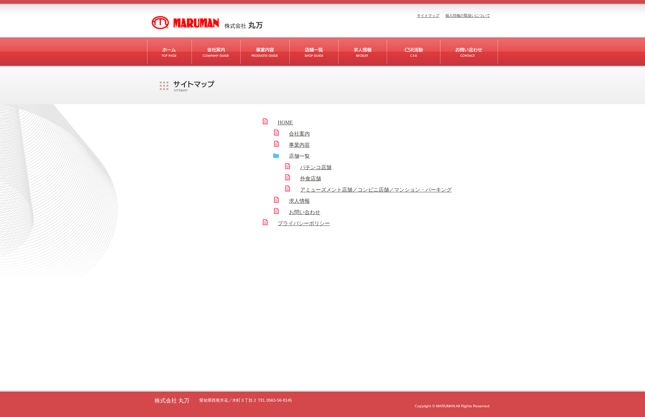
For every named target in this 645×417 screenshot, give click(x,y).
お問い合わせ (304, 212)
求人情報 (299, 201)
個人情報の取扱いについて (467, 15)
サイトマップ (428, 15)
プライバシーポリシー (304, 223)
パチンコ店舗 (315, 167)
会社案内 (299, 134)
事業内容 (299, 145)
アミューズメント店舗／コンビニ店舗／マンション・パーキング (376, 190)
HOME (285, 122)
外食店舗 (310, 178)
